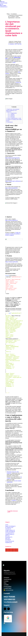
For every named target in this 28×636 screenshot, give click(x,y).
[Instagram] (8, 609)
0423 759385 (9, 596)
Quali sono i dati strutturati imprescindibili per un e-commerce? (12, 110)
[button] (7, 550)
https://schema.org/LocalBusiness (13, 181)
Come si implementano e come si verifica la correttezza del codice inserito (14, 119)
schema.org (18, 82)
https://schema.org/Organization (12, 157)
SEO (16, 44)
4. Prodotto (11, 116)
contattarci (14, 500)
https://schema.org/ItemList (11, 220)
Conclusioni (9, 122)
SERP (14, 62)
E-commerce (11, 44)
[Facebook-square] (5, 609)
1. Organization (12, 113)
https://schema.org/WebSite (11, 188)
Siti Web (19, 44)
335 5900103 (9, 599)
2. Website (11, 114)
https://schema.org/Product (12, 261)
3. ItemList (11, 115)
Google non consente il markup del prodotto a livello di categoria (12, 234)
